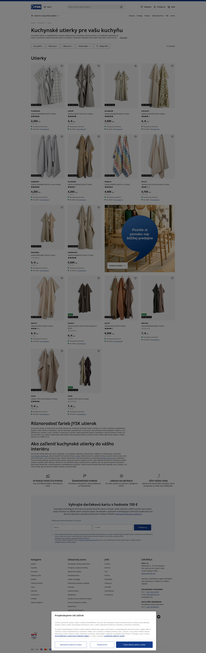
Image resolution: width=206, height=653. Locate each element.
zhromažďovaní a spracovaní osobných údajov (72, 636)
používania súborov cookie (114, 636)
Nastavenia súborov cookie (71, 645)
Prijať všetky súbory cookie (134, 645)
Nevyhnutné (102, 645)
